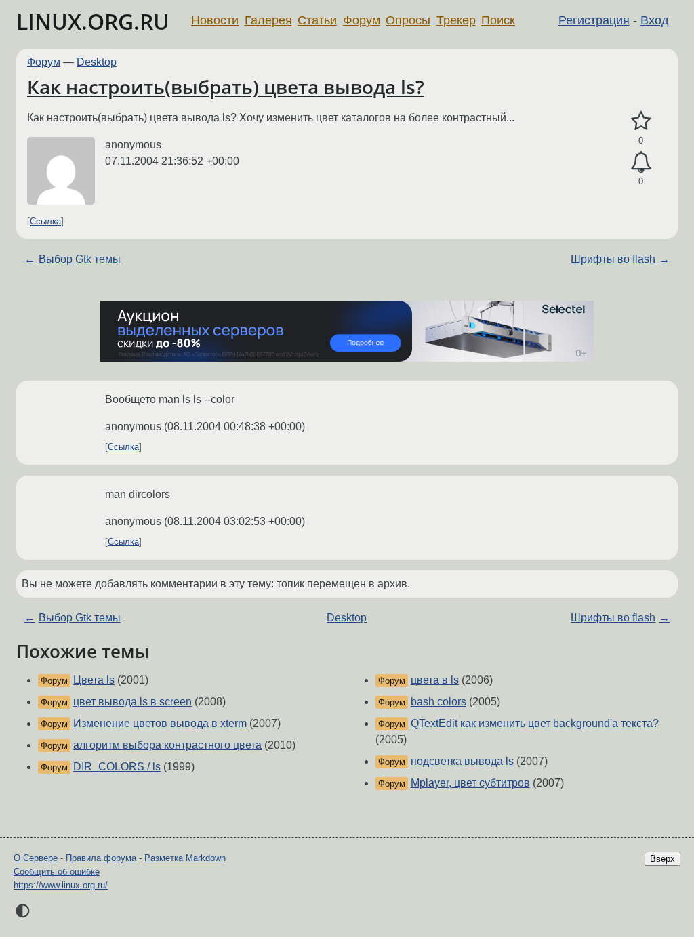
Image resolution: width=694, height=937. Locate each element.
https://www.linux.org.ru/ (61, 885)
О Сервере (36, 858)
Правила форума (101, 858)
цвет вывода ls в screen (132, 701)
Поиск (498, 20)
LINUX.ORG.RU (92, 21)
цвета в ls (435, 680)
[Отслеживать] (641, 162)
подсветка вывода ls (462, 761)
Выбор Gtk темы (80, 259)
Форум (361, 20)
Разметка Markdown (185, 858)
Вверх (662, 859)
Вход (654, 20)
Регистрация (594, 20)
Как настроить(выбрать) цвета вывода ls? (225, 87)
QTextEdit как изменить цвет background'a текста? (535, 723)
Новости (215, 20)
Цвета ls (94, 680)
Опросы (408, 20)
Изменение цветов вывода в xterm (160, 723)
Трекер (456, 20)
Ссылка (45, 221)
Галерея (268, 20)
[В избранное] (641, 121)
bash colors (438, 701)
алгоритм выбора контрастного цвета (167, 745)
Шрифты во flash (613, 259)
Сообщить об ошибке (57, 872)
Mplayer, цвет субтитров (470, 783)
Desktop (97, 62)
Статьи (317, 20)
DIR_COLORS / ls (117, 766)
